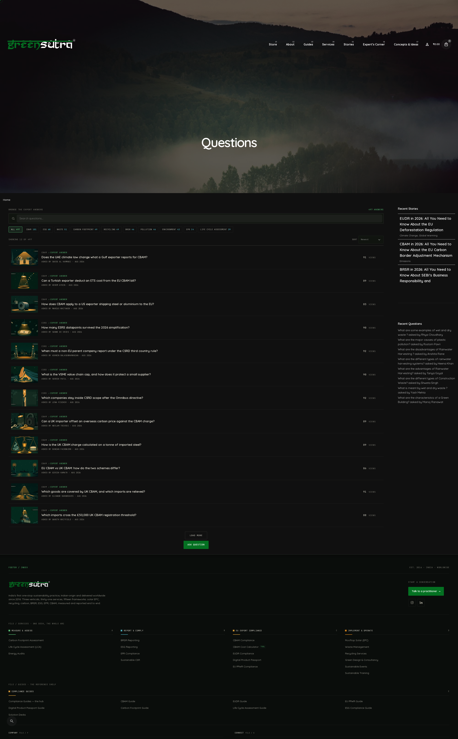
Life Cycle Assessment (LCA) (25, 646)
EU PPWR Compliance (245, 666)
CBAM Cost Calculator (249, 646)
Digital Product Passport (247, 659)
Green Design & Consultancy (361, 659)
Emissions (405, 234)
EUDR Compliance (243, 653)
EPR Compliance (130, 653)
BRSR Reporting (130, 640)
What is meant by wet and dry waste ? (422, 388)
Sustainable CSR (130, 659)
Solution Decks (17, 714)
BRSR (129, 229)
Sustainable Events (356, 666)
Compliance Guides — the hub (26, 701)
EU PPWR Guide (354, 701)
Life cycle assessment (215, 229)
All (15, 229)
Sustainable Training (357, 672)
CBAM (31, 229)
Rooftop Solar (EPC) (356, 640)
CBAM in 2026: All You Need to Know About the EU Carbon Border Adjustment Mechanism (426, 223)
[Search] (12, 721)
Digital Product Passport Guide (26, 707)
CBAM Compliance (243, 640)
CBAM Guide (128, 701)
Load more (196, 535)
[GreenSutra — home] (29, 584)
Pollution (148, 229)
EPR (190, 229)
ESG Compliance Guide (358, 707)
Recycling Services (356, 653)
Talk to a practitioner (426, 591)
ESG (46, 229)
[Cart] (446, 44)
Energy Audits (17, 653)
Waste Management (357, 646)
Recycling (111, 229)
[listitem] (412, 602)
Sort (354, 239)
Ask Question (196, 544)
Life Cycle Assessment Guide (249, 707)
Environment (171, 229)
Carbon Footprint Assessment (26, 640)
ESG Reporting (129, 646)
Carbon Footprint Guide (134, 707)
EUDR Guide (240, 701)
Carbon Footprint (85, 229)
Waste (62, 229)
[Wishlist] (427, 44)
